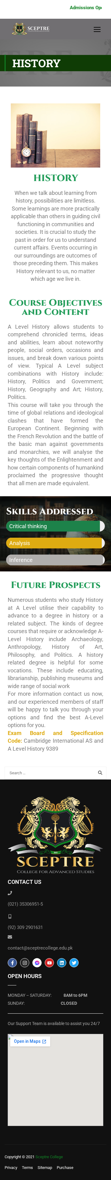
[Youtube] (49, 962)
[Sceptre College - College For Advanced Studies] (32, 30)
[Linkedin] (61, 962)
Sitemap (45, 1167)
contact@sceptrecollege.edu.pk (40, 948)
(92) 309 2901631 (25, 927)
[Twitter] (74, 962)
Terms (27, 1167)
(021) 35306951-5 (25, 904)
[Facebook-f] (12, 962)
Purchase (65, 1167)
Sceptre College (49, 1157)
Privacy (11, 1167)
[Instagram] (24, 962)
